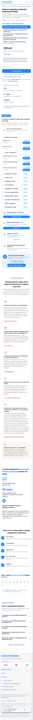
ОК (24, 709)
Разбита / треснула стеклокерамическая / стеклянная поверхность (14, 42)
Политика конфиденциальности (8, 701)
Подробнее (16, 239)
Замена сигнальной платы (10, 156)
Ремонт (3, 673)
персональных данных (20, 74)
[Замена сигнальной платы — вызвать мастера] (26, 158)
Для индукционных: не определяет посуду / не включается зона (15, 34)
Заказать (26, 142)
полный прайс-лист (13, 81)
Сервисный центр (6, 669)
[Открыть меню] (30, 2)
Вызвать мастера (16, 216)
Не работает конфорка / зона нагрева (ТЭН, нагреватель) (15, 30)
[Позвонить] (26, 2)
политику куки (6, 710)
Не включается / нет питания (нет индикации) (15, 27)
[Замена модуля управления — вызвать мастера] (26, 164)
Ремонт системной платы (10, 167)
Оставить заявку (16, 71)
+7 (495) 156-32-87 (16, 79)
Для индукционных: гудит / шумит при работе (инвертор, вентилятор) (15, 38)
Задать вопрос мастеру (15, 265)
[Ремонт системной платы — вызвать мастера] (26, 170)
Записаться (16, 228)
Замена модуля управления (10, 161)
